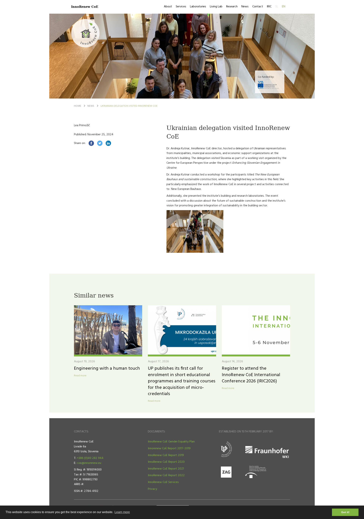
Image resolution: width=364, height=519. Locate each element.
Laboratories (198, 6)
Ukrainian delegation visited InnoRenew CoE (129, 106)
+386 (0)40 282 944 (90, 458)
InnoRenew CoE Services (163, 482)
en (283, 6)
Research (232, 6)
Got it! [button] (345, 512)
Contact (257, 6)
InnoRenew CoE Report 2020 (166, 462)
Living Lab (216, 6)
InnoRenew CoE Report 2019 (166, 455)
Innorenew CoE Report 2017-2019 (169, 448)
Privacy (152, 489)
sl (276, 6)
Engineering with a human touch (107, 368)
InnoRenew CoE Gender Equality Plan (171, 441)
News (245, 6)
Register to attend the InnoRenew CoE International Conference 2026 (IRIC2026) (251, 375)
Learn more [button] (122, 512)
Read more (80, 376)
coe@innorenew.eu (89, 463)
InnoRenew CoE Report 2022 (166, 475)
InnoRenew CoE (84, 6)
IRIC (269, 6)
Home (77, 106)
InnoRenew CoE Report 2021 (166, 468)
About (168, 6)
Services (181, 6)
